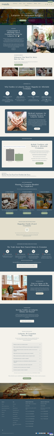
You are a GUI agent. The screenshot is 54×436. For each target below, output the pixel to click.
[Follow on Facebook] (2, 430)
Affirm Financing (4, 410)
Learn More (37, 128)
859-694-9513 (46, 411)
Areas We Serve (29, 3)
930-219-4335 (32, 411)
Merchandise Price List (16, 410)
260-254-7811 (31, 426)
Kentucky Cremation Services (5, 408)
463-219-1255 (32, 416)
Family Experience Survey (16, 418)
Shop (24, 3)
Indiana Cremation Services (5, 406)
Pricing (20, 3)
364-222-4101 (46, 418)
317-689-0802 (32, 413)
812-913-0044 (28, 405)
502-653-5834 (43, 405)
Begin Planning (50, 1)
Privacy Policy (14, 422)
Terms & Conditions (15, 420)
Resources (26, 5)
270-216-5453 (46, 416)
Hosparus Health (15, 414)
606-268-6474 (46, 413)
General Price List (15, 408)
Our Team (3, 416)
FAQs (13, 406)
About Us (3, 414)
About (39, 3)
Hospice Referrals (15, 416)
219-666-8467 (31, 423)
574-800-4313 (32, 418)
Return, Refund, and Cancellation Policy (17, 425)
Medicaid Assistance (15, 412)
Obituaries (35, 3)
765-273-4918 (32, 421)
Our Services (15, 3)
